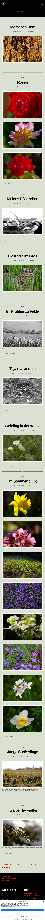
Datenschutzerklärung (23, 919)
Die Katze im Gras (22, 256)
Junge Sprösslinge (22, 752)
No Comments (31, 31)
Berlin (41, 893)
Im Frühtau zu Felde (22, 311)
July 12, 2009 (21, 31)
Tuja (17, 410)
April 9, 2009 (21, 485)
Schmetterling (10, 466)
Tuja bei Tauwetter (22, 810)
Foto (22, 22)
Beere (39, 893)
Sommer (14, 466)
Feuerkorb (36, 897)
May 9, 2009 (21, 373)
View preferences (22, 916)
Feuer (32, 897)
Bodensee (35, 895)
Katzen (8, 296)
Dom (39, 895)
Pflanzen (11, 240)
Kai (15, 31)
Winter (10, 853)
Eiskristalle (26, 897)
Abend (25, 893)
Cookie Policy (16, 919)
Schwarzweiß (16, 240)
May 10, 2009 (21, 260)
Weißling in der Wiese (22, 426)
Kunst (8, 240)
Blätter (27, 895)
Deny (22, 913)
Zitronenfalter (19, 466)
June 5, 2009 (21, 203)
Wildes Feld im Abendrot (8, 898)
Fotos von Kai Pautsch (22, 3)
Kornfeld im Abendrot (7, 893)
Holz (8, 67)
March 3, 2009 (22, 814)
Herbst (39, 897)
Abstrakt (29, 893)
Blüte (8, 736)
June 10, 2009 (22, 86)
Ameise (33, 893)
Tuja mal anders (22, 368)
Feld (29, 897)
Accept (22, 909)
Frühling (8, 795)
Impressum (30, 919)
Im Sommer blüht (22, 481)
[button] (43, 901)
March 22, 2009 (22, 756)
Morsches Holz (22, 27)
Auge (36, 893)
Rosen (22, 82)
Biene (24, 895)
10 (35, 864)
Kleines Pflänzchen (22, 199)
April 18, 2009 (21, 430)
